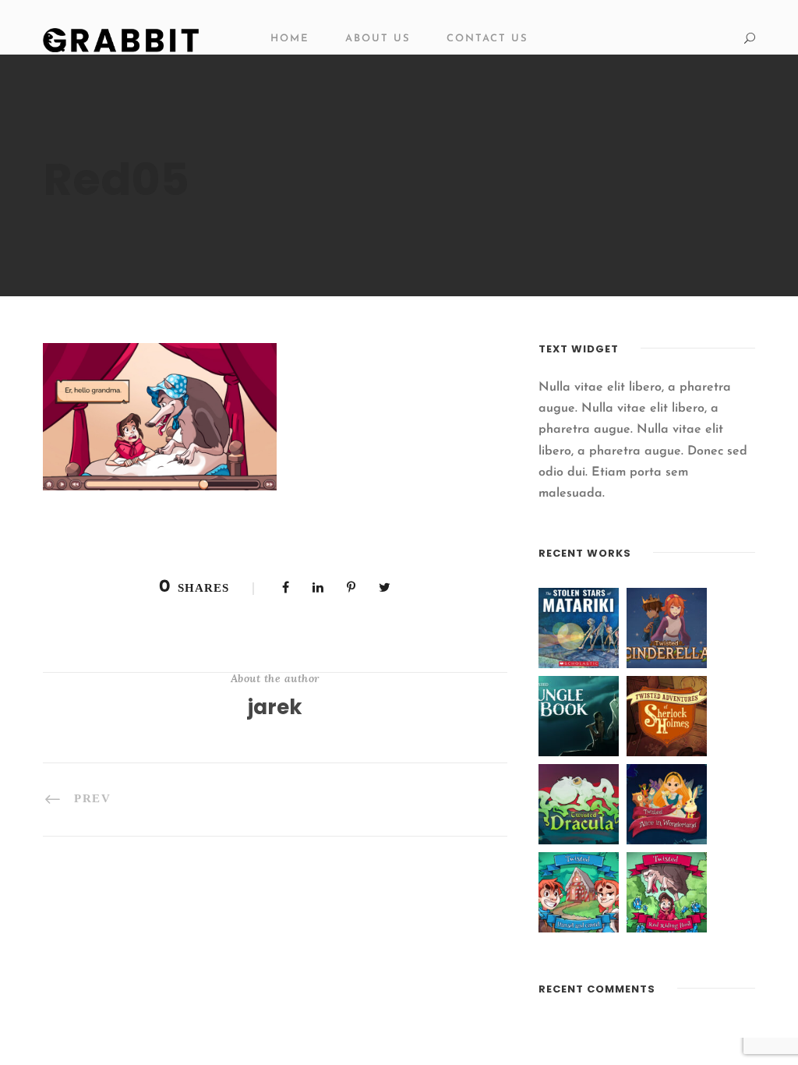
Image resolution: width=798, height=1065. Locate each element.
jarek (275, 707)
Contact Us (487, 39)
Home (289, 39)
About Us (378, 39)
